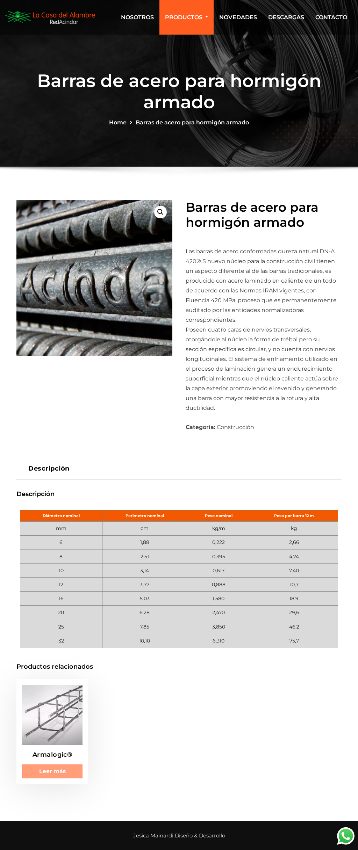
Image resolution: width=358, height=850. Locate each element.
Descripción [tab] (48, 468)
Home (118, 122)
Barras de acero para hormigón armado (192, 122)
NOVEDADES (238, 17)
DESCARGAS (286, 17)
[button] (160, 212)
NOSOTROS (137, 17)
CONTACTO (331, 17)
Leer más (52, 771)
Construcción (235, 427)
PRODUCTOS (184, 17)
